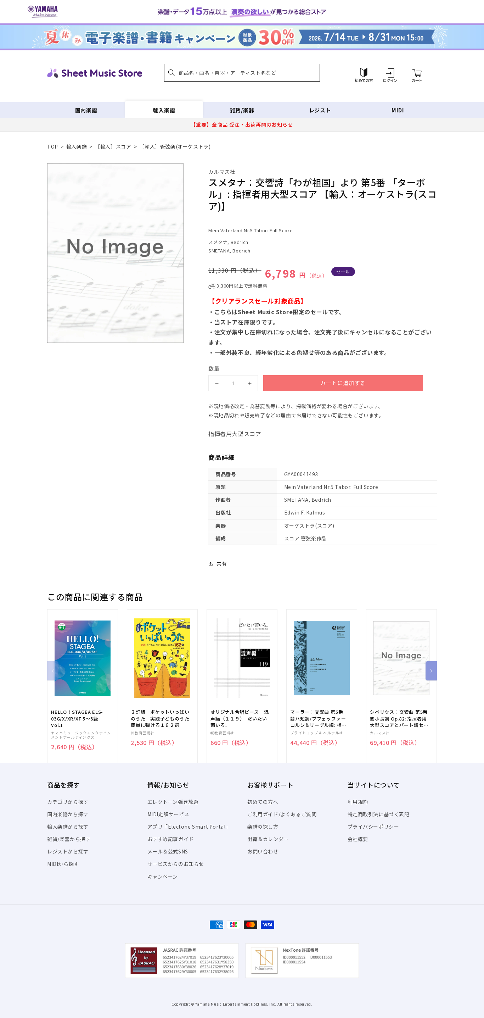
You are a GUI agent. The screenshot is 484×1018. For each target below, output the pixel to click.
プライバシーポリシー (373, 826)
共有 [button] (221, 563)
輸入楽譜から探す (68, 826)
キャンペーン (162, 876)
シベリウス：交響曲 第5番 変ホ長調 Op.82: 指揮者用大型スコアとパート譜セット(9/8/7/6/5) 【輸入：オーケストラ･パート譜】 (399, 718)
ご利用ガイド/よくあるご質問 (281, 814)
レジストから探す (68, 851)
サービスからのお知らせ (175, 863)
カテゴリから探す (68, 801)
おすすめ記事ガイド (170, 838)
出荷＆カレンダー (268, 838)
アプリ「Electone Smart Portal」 (189, 826)
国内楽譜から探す (68, 814)
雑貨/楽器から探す (68, 838)
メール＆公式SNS (167, 851)
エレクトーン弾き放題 (173, 801)
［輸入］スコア (113, 146)
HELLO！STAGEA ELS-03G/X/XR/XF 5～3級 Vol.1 (77, 718)
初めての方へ (262, 801)
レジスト (320, 110)
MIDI (398, 110)
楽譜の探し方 (262, 826)
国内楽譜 (86, 110)
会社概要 (358, 838)
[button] (242, 73)
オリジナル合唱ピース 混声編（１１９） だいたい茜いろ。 (239, 718)
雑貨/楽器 (242, 110)
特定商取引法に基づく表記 (379, 814)
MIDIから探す (63, 863)
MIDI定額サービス (168, 814)
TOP (52, 146)
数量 (214, 368)
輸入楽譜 (164, 110)
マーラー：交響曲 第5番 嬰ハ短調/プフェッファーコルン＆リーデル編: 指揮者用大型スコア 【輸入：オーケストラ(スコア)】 (318, 718)
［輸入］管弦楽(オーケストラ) (174, 146)
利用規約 (358, 801)
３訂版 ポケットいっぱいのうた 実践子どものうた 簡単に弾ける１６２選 (162, 718)
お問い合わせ (262, 851)
